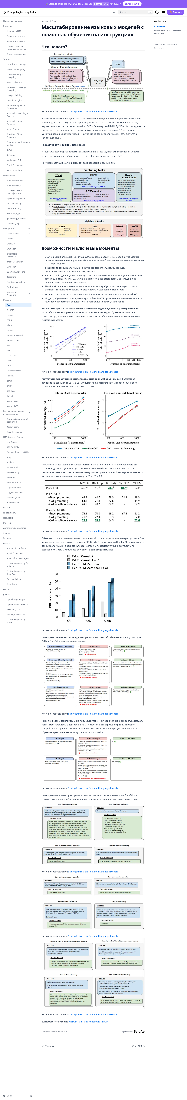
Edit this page (159, 48)
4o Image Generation (16, 614)
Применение (9, 175)
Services (7, 538)
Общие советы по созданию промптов (16, 47)
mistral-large (12, 401)
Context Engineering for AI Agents (18, 564)
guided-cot (12, 462)
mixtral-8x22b (13, 406)
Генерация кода (14, 185)
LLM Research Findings (14, 437)
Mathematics (12, 266)
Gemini (10, 330)
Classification (13, 233)
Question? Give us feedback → (165, 44)
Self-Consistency (14, 82)
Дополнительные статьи (15, 528)
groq (9, 457)
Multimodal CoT (14, 160)
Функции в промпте (16, 198)
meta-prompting (14, 170)
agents (6, 543)
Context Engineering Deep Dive (16, 572)
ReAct (9, 150)
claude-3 (11, 375)
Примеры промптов (16, 54)
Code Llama (12, 355)
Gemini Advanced (15, 335)
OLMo (9, 360)
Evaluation (11, 248)
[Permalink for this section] (69, 47)
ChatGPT (10, 310)
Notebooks (8, 517)
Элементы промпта (16, 41)
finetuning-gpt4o (14, 213)
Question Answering (16, 272)
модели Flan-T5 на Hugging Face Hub (88, 1021)
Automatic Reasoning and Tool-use (18, 114)
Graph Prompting (15, 165)
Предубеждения (14, 432)
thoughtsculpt (13, 502)
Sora (9, 365)
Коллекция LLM (14, 370)
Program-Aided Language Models (18, 143)
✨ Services (175, 12)
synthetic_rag (13, 223)
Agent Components (15, 553)
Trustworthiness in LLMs (18, 452)
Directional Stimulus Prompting (16, 135)
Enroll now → (132, 3)
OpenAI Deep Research (17, 604)
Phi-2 (9, 345)
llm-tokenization (14, 482)
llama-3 (10, 396)
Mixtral (10, 350)
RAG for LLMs (13, 447)
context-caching (14, 208)
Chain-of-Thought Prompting (15, 75)
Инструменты (9, 512)
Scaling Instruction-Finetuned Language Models (93, 111)
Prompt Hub (8, 228)
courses (6, 589)
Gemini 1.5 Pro (13, 340)
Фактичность (13, 427)
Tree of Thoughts (14, 100)
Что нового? (160, 26)
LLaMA (10, 315)
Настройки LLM (14, 31)
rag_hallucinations (15, 492)
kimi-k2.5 (11, 391)
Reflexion (11, 155)
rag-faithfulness (14, 487)
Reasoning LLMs (14, 609)
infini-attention (13, 467)
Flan (9, 305)
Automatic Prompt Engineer (15, 122)
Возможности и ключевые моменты (167, 31)
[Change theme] (31, 1096)
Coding (10, 238)
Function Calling (14, 203)
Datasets (7, 523)
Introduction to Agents (17, 548)
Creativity (11, 243)
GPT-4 (9, 320)
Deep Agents (12, 584)
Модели (7, 300)
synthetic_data (13, 497)
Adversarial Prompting (12, 293)
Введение (7, 26)
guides (6, 594)
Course (6, 533)
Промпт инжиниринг (13, 21)
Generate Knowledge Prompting (16, 88)
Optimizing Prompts (16, 599)
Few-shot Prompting (16, 69)
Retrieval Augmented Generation (16, 106)
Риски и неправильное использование (14, 412)
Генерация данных (15, 180)
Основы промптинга (16, 36)
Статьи (6, 507)
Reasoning (11, 277)
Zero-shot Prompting (16, 64)
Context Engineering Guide (16, 621)
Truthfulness (12, 287)
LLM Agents (12, 442)
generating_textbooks (16, 218)
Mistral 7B (11, 325)
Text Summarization (16, 282)
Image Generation (15, 261)
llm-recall (11, 477)
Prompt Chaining (14, 95)
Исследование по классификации (15, 192)
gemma (10, 380)
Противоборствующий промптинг (17, 420)
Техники (7, 59)
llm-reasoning (13, 472)
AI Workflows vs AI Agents (18, 558)
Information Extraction (12, 255)
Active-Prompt (13, 129)
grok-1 (9, 386)
